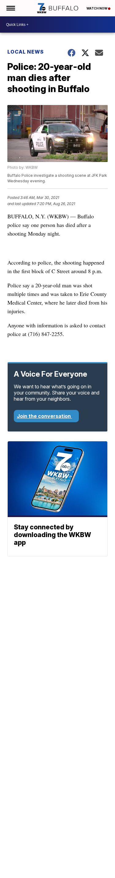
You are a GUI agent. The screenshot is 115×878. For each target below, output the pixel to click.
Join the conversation (44, 416)
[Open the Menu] (10, 8)
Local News (25, 52)
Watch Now (97, 8)
